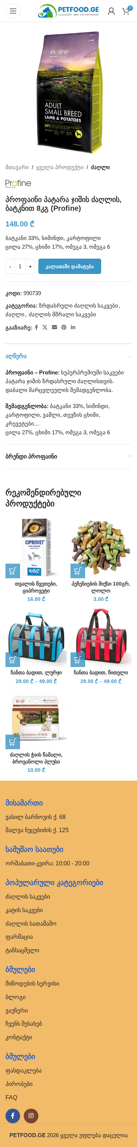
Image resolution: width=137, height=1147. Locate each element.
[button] (12, 571)
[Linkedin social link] (73, 327)
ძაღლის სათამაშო (31, 924)
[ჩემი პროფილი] (111, 11)
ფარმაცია (19, 937)
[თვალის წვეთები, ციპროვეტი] (36, 547)
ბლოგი (15, 997)
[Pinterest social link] (64, 327)
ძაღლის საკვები (27, 896)
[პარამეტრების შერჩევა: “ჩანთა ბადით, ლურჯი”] (12, 659)
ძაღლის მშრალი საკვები (62, 314)
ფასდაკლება (23, 1070)
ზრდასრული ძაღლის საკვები (78, 305)
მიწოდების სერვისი (32, 983)
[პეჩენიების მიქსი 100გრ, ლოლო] (101, 547)
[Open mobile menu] (13, 11)
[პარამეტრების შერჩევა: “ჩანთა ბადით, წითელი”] (78, 659)
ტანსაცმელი (22, 950)
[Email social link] (54, 327)
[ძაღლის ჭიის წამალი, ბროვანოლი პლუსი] (36, 718)
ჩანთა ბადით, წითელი (101, 672)
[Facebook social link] (36, 327)
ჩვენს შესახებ (23, 1024)
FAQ (11, 1097)
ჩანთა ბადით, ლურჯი (36, 672)
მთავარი (17, 167)
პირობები (19, 1084)
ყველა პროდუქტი (60, 167)
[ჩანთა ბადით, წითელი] (101, 636)
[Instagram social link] (31, 1116)
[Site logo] (69, 10)
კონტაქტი (18, 1037)
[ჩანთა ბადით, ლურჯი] (36, 636)
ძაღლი (100, 167)
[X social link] (45, 327)
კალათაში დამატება (70, 266)
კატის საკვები (24, 910)
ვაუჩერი (16, 1010)
